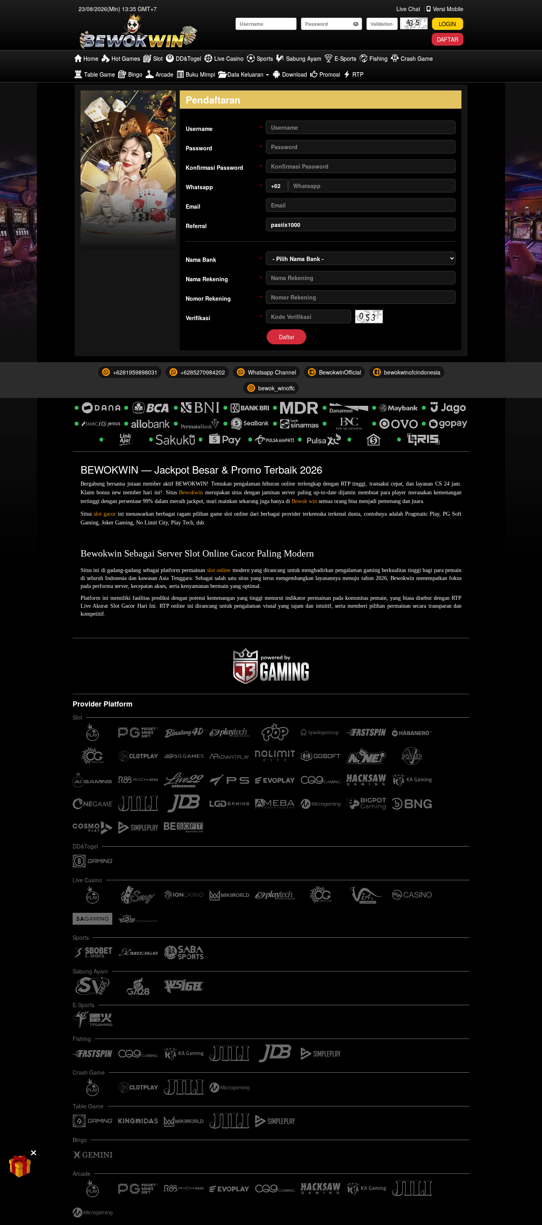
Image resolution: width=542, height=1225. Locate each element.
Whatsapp (224, 187)
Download (294, 74)
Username (224, 128)
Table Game (99, 74)
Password (224, 148)
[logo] (139, 31)
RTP (357, 74)
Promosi (329, 74)
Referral (196, 226)
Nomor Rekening (224, 298)
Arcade (164, 74)
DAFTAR (447, 39)
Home (90, 58)
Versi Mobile (448, 9)
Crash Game (417, 58)
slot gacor (105, 514)
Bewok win (304, 501)
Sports (265, 58)
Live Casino (229, 58)
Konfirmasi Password (224, 167)
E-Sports (345, 58)
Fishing (378, 58)
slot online (219, 570)
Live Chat (408, 9)
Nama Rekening (224, 279)
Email (193, 206)
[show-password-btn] (356, 24)
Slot (158, 58)
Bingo (135, 74)
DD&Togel (188, 58)
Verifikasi (224, 318)
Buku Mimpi (200, 74)
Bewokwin (191, 492)
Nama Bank (224, 259)
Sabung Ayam (303, 58)
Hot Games (125, 58)
